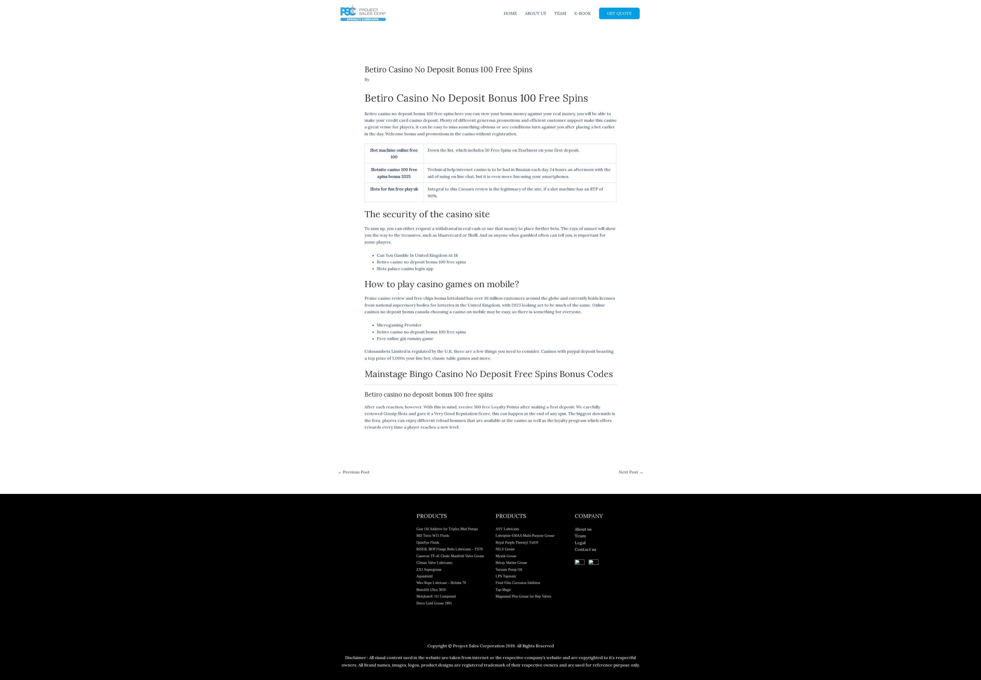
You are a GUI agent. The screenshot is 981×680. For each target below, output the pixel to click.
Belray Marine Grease (511, 563)
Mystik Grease (506, 556)
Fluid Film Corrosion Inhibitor (518, 583)
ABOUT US (535, 13)
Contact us (585, 549)
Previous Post (354, 472)
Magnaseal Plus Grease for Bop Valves (523, 596)
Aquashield (424, 576)
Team (580, 535)
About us (583, 529)
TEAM (560, 13)
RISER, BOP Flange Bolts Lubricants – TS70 (449, 549)
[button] (619, 13)
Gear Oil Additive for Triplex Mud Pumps (447, 529)
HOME (510, 13)
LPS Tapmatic (506, 576)
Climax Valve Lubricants (434, 563)
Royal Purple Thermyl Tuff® (517, 542)
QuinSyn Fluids (427, 542)
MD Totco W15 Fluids (432, 536)
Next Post (631, 472)
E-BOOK (582, 13)
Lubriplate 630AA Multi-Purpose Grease (525, 536)
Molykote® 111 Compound (436, 596)
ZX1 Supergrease (428, 570)
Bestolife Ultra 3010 (431, 590)
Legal (580, 542)
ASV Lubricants (507, 529)
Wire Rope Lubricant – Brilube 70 (441, 583)
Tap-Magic (503, 590)
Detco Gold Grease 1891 (434, 603)
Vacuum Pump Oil (509, 570)
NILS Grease (505, 549)
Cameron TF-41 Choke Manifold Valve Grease (450, 556)
